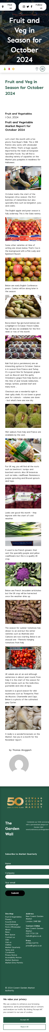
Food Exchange (11, 925)
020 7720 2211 (32, 933)
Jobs (7, 940)
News (7, 932)
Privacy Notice (11, 955)
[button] (37, 69)
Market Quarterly (12, 947)
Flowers (8, 919)
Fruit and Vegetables (18, 114)
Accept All (24, 1020)
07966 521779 (32, 943)
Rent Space (10, 935)
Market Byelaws (12, 960)
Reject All (24, 1027)
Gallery (8, 945)
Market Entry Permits (14, 963)
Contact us (10, 937)
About (8, 930)
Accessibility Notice (13, 957)
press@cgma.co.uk (34, 946)
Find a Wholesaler (13, 927)
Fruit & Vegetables (13, 917)
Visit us (8, 942)
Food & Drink (10, 922)
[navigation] (9, 68)
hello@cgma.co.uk (33, 936)
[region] (24, 1013)
